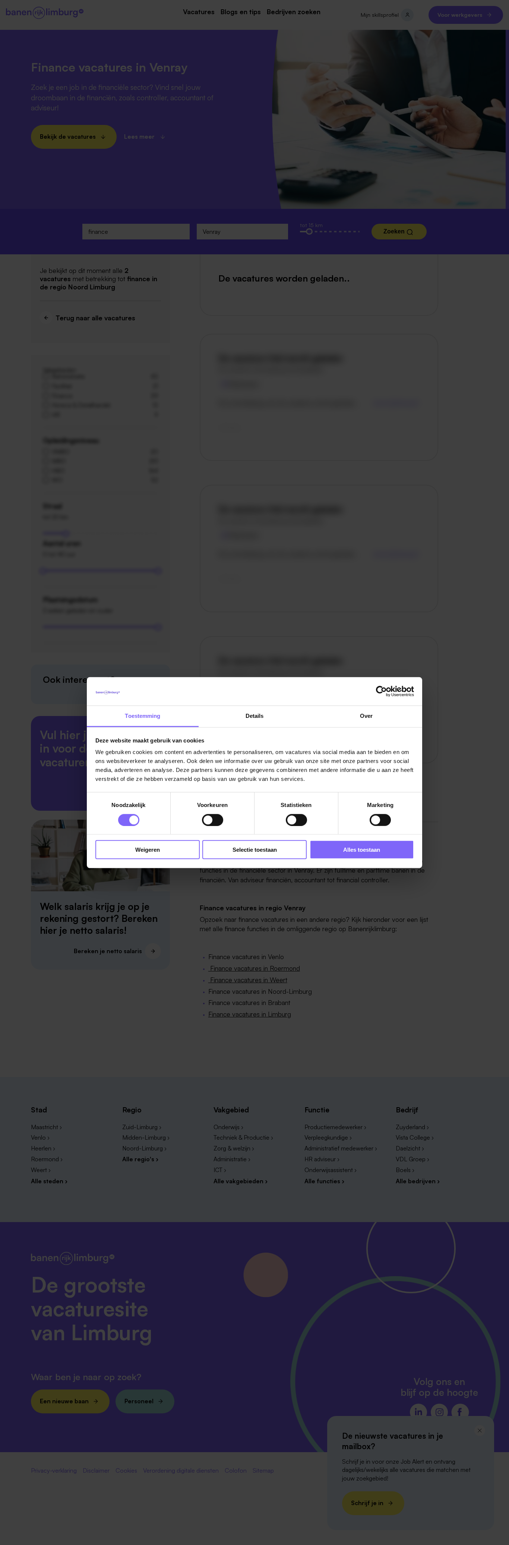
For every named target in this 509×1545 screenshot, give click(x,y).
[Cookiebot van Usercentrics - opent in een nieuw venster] (381, 691)
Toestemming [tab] (142, 716)
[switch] (212, 820)
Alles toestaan (361, 850)
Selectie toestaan (255, 850)
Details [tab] (255, 716)
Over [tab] (366, 716)
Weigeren (147, 850)
